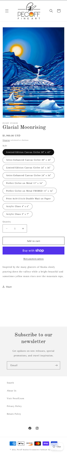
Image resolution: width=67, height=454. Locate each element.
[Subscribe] (56, 365)
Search (10, 382)
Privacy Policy (14, 406)
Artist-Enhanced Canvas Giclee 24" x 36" (28, 175)
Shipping (6, 140)
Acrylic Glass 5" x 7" (17, 214)
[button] (7, 11)
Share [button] (9, 286)
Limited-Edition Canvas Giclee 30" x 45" (28, 152)
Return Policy (14, 414)
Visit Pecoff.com (15, 398)
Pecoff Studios (23, 449)
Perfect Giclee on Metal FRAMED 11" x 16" (29, 191)
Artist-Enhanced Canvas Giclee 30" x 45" (28, 160)
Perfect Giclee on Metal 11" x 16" (24, 183)
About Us (11, 390)
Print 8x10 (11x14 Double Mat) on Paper (28, 198)
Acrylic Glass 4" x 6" (17, 206)
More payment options (33, 259)
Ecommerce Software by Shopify (43, 449)
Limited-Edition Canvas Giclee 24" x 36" (28, 167)
